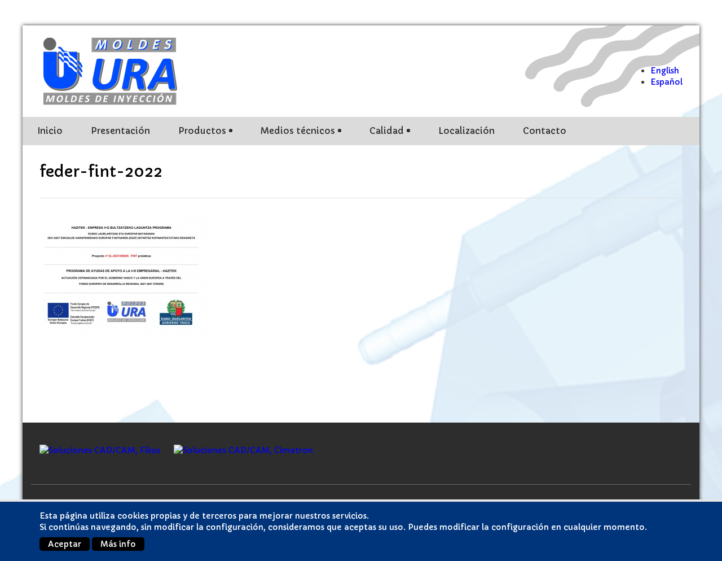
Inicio (50, 130)
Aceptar (64, 544)
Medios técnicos (298, 130)
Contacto (544, 130)
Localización (466, 130)
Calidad (386, 130)
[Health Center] (118, 69)
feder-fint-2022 (100, 171)
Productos (202, 130)
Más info (118, 544)
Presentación (120, 130)
